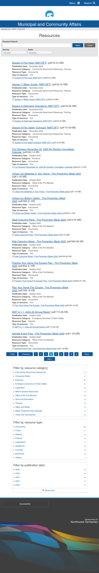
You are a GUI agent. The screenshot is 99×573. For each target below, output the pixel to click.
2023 (50, 481)
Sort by (6, 49)
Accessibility (25, 503)
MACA (14, 29)
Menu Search (80, 3)
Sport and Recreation (50, 399)
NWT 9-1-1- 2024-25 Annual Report (31, 312)
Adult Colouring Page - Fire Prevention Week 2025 (39, 219)
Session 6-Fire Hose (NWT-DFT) (29, 62)
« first (11, 354)
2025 (50, 473)
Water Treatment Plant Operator (50, 411)
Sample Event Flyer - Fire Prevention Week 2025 (38, 333)
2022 (50, 485)
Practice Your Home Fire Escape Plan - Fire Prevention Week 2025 (45, 264)
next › (87, 354)
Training (50, 403)
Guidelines (50, 446)
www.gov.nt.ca (6, 29)
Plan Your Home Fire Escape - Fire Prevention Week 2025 (40, 289)
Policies (50, 438)
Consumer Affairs (50, 376)
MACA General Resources (50, 391)
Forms (50, 430)
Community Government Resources (50, 372)
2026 (50, 469)
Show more (49, 490)
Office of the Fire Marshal (50, 395)
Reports (50, 434)
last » (49, 359)
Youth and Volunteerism (50, 415)
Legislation (50, 388)
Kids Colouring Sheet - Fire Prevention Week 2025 (39, 241)
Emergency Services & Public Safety (50, 384)
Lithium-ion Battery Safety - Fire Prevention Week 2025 (38, 199)
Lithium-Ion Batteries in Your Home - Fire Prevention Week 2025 (46, 173)
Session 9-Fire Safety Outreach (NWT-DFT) (35, 127)
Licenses (50, 450)
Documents (50, 427)
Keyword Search (10, 41)
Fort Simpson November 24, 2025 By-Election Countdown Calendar (43, 150)
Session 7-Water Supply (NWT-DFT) (31, 84)
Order (30, 49)
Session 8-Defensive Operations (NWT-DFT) (36, 106)
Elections (50, 380)
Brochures (50, 454)
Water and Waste (50, 407)
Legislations (50, 442)
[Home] (49, 14)
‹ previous (25, 354)
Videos (50, 457)
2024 (50, 477)
